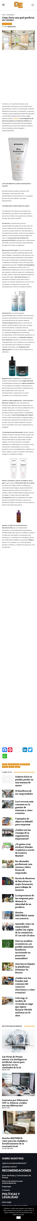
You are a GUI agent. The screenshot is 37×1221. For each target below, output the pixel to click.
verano (17, 767)
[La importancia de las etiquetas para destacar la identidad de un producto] (8, 898)
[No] (34, 1213)
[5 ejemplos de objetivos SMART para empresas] (8, 821)
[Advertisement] (19, 82)
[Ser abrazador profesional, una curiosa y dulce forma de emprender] (8, 864)
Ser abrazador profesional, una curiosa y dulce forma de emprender (23, 867)
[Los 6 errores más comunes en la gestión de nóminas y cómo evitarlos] (8, 804)
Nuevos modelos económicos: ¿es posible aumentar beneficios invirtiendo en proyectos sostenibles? (24, 950)
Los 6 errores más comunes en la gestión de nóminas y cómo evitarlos (24, 807)
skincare (5, 767)
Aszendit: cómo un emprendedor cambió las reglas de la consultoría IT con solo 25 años (25, 930)
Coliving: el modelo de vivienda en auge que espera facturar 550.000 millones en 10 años (24, 1007)
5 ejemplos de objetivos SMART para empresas (24, 821)
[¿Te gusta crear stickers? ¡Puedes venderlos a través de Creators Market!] (8, 847)
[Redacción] (3, 27)
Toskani (11, 767)
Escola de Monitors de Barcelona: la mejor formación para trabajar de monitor (25, 884)
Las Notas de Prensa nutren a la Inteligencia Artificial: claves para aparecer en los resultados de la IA (14, 1062)
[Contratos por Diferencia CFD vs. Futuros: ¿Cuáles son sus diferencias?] (18, 1084)
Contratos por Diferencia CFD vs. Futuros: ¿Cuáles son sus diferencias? (15, 1103)
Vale (18, 1217)
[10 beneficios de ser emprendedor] (8, 794)
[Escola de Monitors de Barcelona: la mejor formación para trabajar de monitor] (8, 881)
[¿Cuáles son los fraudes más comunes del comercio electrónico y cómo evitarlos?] (8, 981)
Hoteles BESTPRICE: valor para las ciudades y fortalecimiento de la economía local (15, 1142)
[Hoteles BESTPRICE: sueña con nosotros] (8, 915)
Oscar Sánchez (7, 1148)
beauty (5, 764)
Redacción (12, 26)
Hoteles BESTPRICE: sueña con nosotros (24, 915)
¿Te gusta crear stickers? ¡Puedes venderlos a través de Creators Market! (24, 850)
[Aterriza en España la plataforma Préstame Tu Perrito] (8, 967)
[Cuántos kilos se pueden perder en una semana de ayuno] (8, 779)
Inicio (4, 15)
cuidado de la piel (14, 764)
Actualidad (10, 15)
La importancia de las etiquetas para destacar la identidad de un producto (24, 901)
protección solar (25, 764)
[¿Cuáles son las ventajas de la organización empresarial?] (8, 833)
